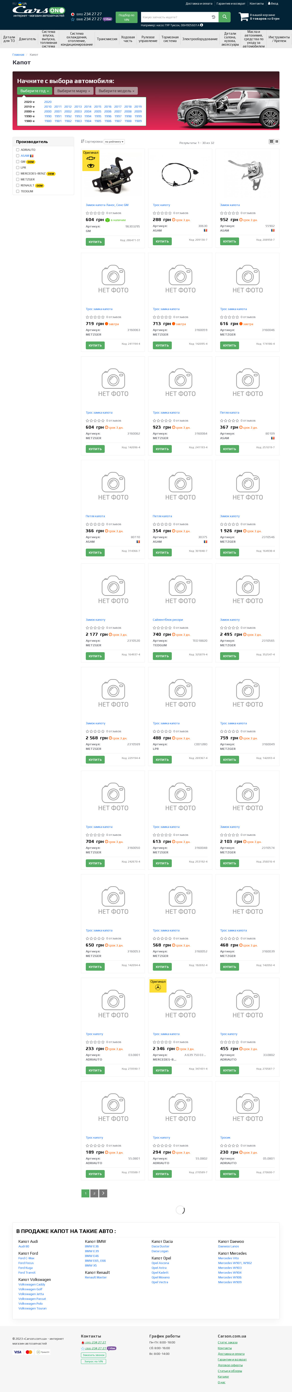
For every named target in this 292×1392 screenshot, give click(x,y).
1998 (128, 116)
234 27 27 (89, 14)
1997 (118, 116)
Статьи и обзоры (230, 1371)
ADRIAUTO (28, 149)
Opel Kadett (160, 1272)
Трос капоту (161, 205)
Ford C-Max (26, 1258)
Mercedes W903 (230, 1267)
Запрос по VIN (93, 1361)
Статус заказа (227, 1342)
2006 (108, 111)
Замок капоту (230, 516)
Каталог (223, 1376)
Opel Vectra (160, 1282)
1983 (78, 121)
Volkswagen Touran (32, 1308)
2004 (87, 111)
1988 (128, 121)
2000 (48, 111)
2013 (78, 106)
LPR (23, 167)
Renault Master (96, 1277)
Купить (95, 242)
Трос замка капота (99, 309)
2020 (48, 102)
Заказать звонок (93, 1355)
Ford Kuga (25, 1267)
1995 (98, 116)
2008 (128, 111)
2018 (128, 106)
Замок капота (230, 205)
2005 (98, 111)
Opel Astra (159, 1267)
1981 (58, 121)
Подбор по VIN (126, 17)
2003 (78, 111)
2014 (87, 106)
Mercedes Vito (228, 1258)
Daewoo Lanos (228, 1246)
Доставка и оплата (199, 3)
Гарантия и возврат (231, 3)
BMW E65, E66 (95, 1260)
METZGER (28, 179)
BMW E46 (92, 1256)
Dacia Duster (160, 1246)
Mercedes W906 (230, 1277)
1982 (68, 121)
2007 (118, 111)
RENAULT (32, 185)
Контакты (257, 3)
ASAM (25, 155)
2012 (68, 106)
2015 (98, 106)
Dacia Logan (160, 1251)
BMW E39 (92, 1251)
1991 (58, 116)
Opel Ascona (160, 1263)
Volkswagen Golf (30, 1289)
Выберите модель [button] (115, 91)
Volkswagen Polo (30, 1303)
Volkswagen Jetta (31, 1294)
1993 (78, 116)
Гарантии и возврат (232, 1359)
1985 (98, 121)
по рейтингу (113, 141)
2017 (118, 106)
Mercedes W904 (230, 1272)
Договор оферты (230, 1365)
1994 (87, 116)
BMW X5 (91, 1265)
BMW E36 (92, 1246)
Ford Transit (27, 1272)
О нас (221, 1382)
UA (24, 3)
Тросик (225, 1137)
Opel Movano (161, 1277)
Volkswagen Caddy (31, 1284)
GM (27, 162)
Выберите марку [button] (72, 91)
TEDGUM (27, 191)
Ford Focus (26, 1263)
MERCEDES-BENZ (37, 173)
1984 (87, 121)
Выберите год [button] (34, 91)
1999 (138, 116)
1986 (108, 121)
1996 (108, 116)
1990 (48, 116)
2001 (58, 111)
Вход (274, 3)
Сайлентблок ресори (168, 619)
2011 (58, 106)
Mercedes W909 (230, 1282)
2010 (48, 106)
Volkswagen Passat (32, 1299)
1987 (118, 121)
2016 (108, 106)
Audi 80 (23, 1246)
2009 (138, 111)
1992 (68, 116)
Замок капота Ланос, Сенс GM (107, 205)
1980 (48, 121)
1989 (138, 121)
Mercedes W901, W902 (235, 1263)
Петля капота (229, 412)
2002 (68, 111)
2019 (138, 106)
